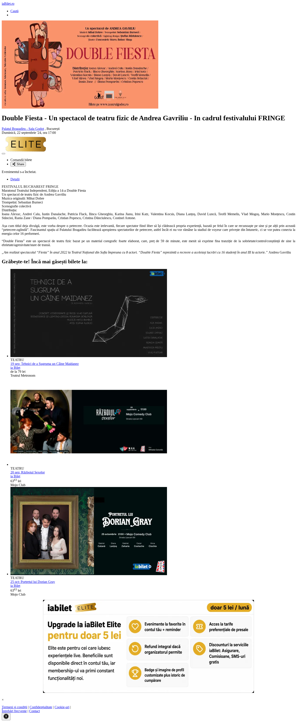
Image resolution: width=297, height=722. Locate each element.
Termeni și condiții (14, 707)
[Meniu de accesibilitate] (6, 716)
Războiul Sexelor (27, 472)
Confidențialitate (41, 707)
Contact (34, 711)
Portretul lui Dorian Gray (32, 582)
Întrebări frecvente (14, 711)
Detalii (15, 179)
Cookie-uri (62, 707)
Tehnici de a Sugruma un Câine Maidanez (44, 364)
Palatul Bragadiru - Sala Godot (23, 129)
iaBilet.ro (8, 3)
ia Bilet (15, 367)
